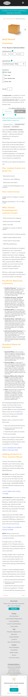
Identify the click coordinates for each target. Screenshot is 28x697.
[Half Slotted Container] (14, 28)
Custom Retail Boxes (14, 621)
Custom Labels (14, 626)
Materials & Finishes (19, 124)
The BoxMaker (14, 650)
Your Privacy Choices (14, 657)
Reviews (14, 655)
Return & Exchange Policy (14, 642)
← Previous (5, 595)
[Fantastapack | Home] (6, 3)
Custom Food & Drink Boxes (14, 624)
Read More (18, 13)
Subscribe (14, 609)
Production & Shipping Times (14, 631)
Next (25, 29)
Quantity (4, 89)
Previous (2, 29)
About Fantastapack (14, 647)
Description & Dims (8, 124)
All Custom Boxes (10, 18)
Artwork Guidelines (14, 637)
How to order (7, 126)
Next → (24, 595)
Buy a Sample (15, 126)
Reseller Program (14, 652)
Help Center (14, 634)
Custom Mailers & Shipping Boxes (14, 618)
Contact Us (14, 639)
